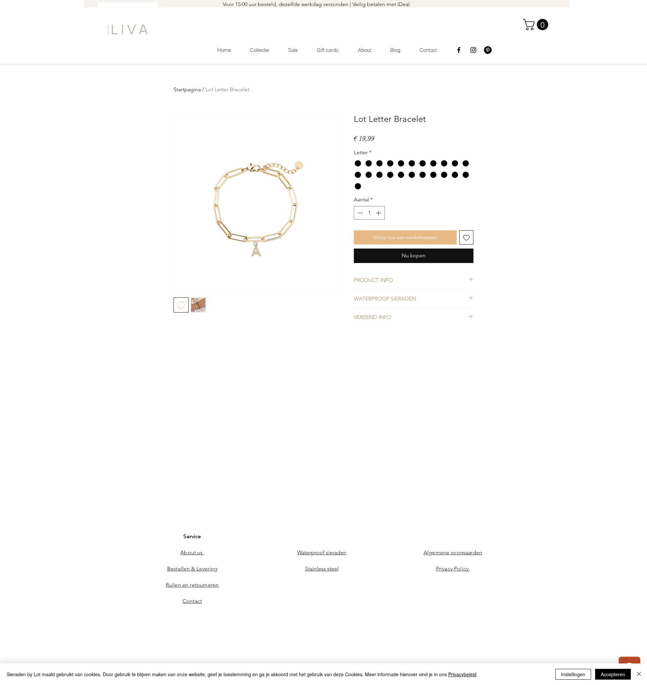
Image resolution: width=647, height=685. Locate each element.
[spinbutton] (369, 212)
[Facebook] (459, 50)
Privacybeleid (462, 674)
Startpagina (187, 89)
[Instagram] (473, 50)
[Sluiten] (639, 674)
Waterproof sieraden (321, 552)
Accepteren (613, 674)
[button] (537, 24)
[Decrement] (359, 212)
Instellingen (573, 674)
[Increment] (379, 212)
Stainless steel (322, 568)
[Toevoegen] (466, 237)
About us (192, 552)
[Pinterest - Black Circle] (488, 50)
